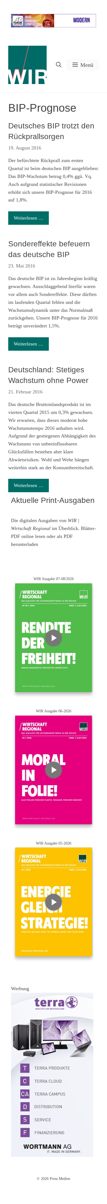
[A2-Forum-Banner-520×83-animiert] (53, 26)
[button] (58, 65)
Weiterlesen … (28, 218)
